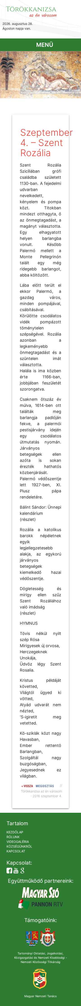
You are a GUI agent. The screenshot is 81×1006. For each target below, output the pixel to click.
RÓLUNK (13, 837)
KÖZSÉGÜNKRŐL (19, 846)
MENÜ (44, 44)
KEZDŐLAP (15, 832)
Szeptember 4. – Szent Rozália (46, 142)
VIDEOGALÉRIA (18, 842)
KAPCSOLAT (16, 851)
